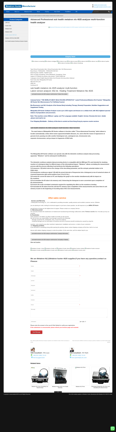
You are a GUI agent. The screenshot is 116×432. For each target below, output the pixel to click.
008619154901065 (100, 5)
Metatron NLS (28, 11)
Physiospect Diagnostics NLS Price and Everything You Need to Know (100, 387)
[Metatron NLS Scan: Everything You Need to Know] (40, 384)
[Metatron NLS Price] (80, 367)
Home (7, 11)
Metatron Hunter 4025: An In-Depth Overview (60, 387)
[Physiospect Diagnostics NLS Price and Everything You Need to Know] (100, 384)
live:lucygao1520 (39, 357)
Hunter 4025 (8, 25)
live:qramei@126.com (79, 357)
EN (76, 11)
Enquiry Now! (70, 56)
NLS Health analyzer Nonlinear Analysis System (16, 41)
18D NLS (7, 22)
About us (17, 11)
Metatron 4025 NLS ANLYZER (12, 38)
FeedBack (68, 11)
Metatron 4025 (8, 32)
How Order (57, 11)
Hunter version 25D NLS (14, 15)
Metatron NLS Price (80, 386)
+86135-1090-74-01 (39, 355)
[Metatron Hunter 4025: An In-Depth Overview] (60, 384)
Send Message (36, 332)
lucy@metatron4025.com (102, 7)
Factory (47, 11)
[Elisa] (33, 351)
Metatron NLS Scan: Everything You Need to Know (40, 387)
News (38, 11)
